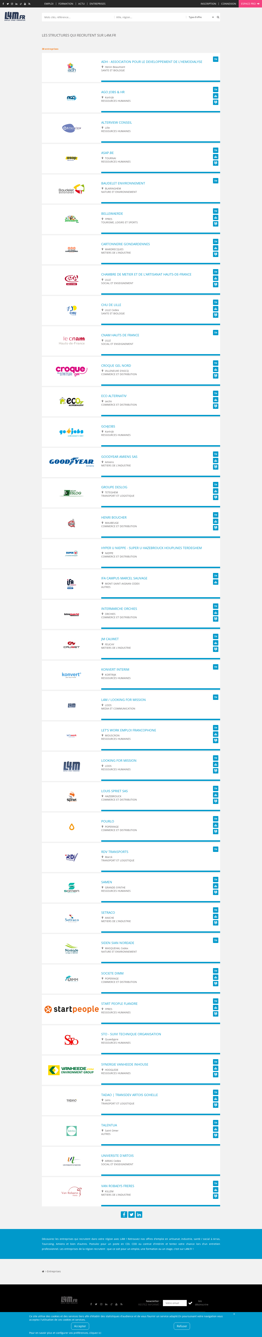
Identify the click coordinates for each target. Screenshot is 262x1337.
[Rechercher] (217, 17)
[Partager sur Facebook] (124, 1214)
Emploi (48, 3)
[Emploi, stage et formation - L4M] (43, 1271)
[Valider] (190, 1303)
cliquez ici (95, 1333)
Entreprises (98, 3)
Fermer (234, 1313)
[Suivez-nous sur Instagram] (12, 4)
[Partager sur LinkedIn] (139, 1214)
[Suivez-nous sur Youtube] (25, 4)
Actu (81, 3)
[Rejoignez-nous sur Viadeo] (20, 4)
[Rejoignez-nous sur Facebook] (3, 4)
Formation (65, 3)
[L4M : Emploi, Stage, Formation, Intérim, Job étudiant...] (14, 17)
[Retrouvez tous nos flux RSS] (29, 4)
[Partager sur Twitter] (131, 1214)
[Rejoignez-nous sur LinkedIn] (16, 4)
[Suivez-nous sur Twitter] (7, 4)
